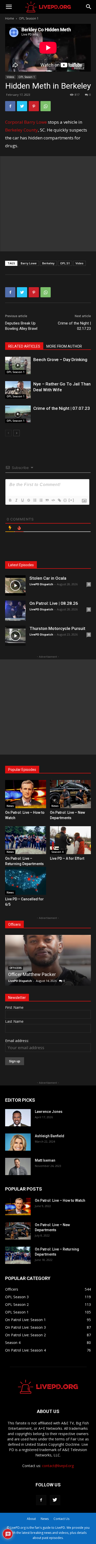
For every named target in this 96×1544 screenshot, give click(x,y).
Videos (10, 77)
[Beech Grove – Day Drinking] (18, 365)
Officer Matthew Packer (32, 974)
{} (65, 500)
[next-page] (16, 433)
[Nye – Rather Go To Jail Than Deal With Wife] (18, 390)
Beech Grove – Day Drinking (60, 359)
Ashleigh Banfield (49, 1136)
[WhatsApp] (45, 106)
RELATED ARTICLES (24, 346)
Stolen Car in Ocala (47, 578)
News (10, 806)
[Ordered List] (34, 500)
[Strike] (28, 500)
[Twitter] (22, 106)
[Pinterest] (34, 106)
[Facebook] (10, 106)
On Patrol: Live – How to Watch (60, 1200)
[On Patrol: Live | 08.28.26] (15, 610)
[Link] (59, 500)
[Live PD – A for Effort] (70, 840)
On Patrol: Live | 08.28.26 (53, 603)
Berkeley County (21, 130)
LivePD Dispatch (41, 584)
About (31, 1519)
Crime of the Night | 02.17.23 (74, 326)
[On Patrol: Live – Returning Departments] (25, 840)
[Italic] (16, 500)
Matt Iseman (45, 1160)
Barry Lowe (29, 263)
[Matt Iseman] (18, 1166)
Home (9, 18)
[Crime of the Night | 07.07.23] (18, 414)
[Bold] (10, 500)
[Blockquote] (47, 500)
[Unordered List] (41, 500)
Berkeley (48, 263)
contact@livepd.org (58, 1465)
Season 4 (57, 852)
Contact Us (61, 1519)
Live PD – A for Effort (67, 858)
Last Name (14, 1021)
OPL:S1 (65, 263)
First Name (14, 1007)
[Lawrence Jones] (18, 1118)
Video (79, 263)
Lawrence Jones (48, 1112)
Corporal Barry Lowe (26, 122)
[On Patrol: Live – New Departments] (70, 794)
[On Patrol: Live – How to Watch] (25, 794)
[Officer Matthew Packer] (48, 960)
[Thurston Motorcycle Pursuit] (15, 636)
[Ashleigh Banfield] (18, 1142)
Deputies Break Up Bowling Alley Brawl (21, 326)
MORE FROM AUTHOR (64, 346)
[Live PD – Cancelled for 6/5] (25, 881)
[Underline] (22, 500)
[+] (71, 500)
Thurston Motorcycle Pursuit (57, 628)
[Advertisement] (48, 203)
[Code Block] (53, 500)
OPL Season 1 (29, 18)
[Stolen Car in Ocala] (15, 585)
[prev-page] (8, 433)
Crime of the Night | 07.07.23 (61, 408)
